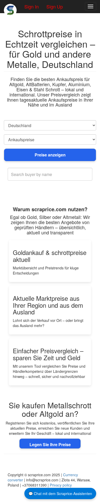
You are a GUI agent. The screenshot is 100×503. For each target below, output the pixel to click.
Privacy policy (61, 485)
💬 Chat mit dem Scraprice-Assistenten (60, 493)
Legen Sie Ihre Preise (50, 444)
